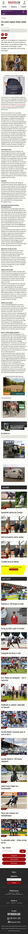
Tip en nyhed (14, 859)
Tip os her (8, 902)
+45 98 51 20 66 (7, 894)
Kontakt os (13, 902)
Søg (23, 851)
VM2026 (3, 599)
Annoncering (19, 902)
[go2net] (14, 918)
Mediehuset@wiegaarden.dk (17, 894)
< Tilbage (3, 18)
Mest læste (14, 863)
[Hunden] (14, 914)
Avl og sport (4, 533)
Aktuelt (3, 38)
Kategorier (14, 855)
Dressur (3, 782)
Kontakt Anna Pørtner (14, 569)
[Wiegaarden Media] (14, 922)
